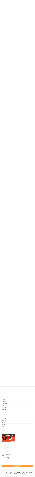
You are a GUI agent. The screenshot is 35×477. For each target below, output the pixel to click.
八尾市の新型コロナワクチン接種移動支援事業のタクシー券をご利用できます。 (13, 448)
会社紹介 (3, 416)
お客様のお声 (4, 401)
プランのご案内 (4, 411)
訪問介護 (3, 430)
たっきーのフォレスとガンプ (6, 409)
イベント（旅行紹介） (5, 397)
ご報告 (3, 405)
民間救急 (3, 455)
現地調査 (3, 426)
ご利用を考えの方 (4, 403)
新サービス (3, 422)
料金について (4, 420)
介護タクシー (8, 454)
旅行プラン (3, 424)
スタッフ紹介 (4, 407)
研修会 (3, 428)
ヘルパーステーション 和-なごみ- (6, 458)
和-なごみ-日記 (4, 418)
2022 (2, 452)
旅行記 (4, 399)
